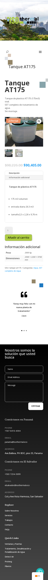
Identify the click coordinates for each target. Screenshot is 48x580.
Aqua (35, 268)
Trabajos (9, 520)
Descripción (14, 173)
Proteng (8, 561)
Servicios (8, 515)
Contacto (9, 525)
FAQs (7, 529)
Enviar (35, 406)
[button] (39, 121)
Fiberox (8, 566)
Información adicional (19, 177)
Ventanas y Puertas (13, 544)
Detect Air (9, 556)
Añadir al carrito (18, 237)
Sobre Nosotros (12, 510)
